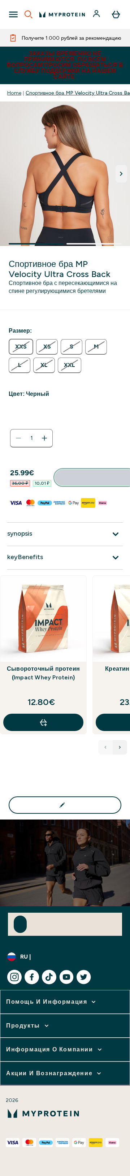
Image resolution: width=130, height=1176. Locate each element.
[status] (31, 438)
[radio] (21, 347)
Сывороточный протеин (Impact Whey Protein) (43, 673)
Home (14, 93)
